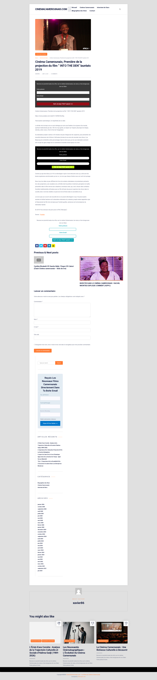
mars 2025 (40, 522)
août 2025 (40, 511)
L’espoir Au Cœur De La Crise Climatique (49, 454)
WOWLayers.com (82, 676)
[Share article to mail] (53, 245)
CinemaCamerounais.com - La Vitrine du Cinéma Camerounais (83, 674)
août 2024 (40, 538)
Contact (92, 11)
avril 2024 (40, 548)
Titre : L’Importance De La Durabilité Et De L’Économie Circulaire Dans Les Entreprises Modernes (50, 464)
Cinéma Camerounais (87, 7)
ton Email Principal (45, 403)
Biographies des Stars (79, 11)
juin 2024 (40, 543)
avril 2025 (40, 520)
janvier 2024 (41, 554)
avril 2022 (40, 561)
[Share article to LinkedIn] (49, 245)
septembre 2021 (42, 568)
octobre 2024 (41, 534)
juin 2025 (40, 516)
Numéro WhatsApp (45, 411)
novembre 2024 (42, 532)
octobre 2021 (41, 566)
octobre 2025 (41, 506)
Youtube (42, 214)
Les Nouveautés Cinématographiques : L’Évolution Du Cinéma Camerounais (74, 651)
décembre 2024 (42, 529)
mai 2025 (40, 518)
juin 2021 (40, 570)
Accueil (74, 7)
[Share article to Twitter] (41, 245)
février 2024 (41, 552)
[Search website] (120, 9)
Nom (36, 319)
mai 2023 (40, 557)
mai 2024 (40, 545)
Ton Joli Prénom (44, 394)
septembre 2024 (42, 536)
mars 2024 (40, 550)
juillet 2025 (41, 513)
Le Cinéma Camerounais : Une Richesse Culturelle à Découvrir (111, 648)
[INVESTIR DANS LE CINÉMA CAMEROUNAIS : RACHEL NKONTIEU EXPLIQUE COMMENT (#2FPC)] (101, 280)
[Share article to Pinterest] (45, 245)
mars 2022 (40, 564)
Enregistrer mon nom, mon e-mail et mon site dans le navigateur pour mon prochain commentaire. (62, 344)
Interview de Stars (103, 7)
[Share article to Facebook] (37, 245)
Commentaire (38, 301)
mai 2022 (40, 559)
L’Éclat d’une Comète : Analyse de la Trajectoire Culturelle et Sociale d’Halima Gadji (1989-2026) (49, 445)
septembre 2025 (42, 509)
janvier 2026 (41, 504)
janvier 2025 (41, 527)
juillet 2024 (41, 541)
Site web (36, 334)
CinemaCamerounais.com (51, 9)
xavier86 (37, 73)
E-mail (36, 327)
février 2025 (41, 525)
